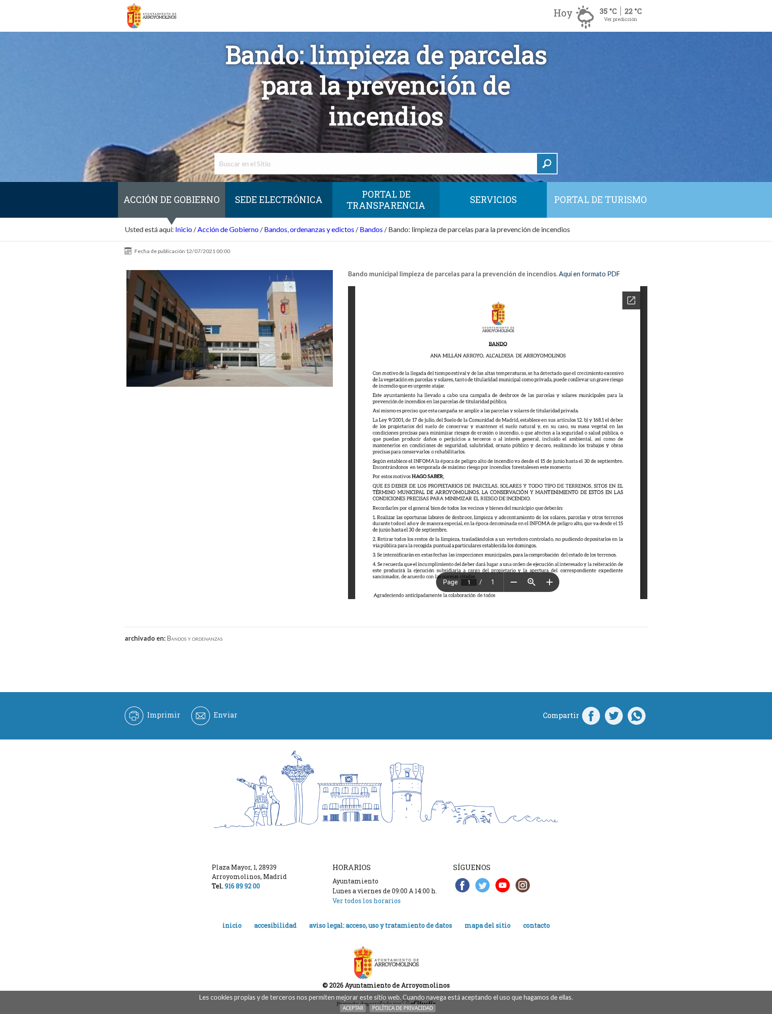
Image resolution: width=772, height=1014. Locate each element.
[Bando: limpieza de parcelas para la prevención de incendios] (230, 329)
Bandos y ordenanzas (194, 638)
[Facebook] (591, 715)
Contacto (536, 925)
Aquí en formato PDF (589, 274)
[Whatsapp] (637, 715)
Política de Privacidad (402, 1008)
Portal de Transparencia (386, 199)
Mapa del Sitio (488, 925)
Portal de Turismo (600, 199)
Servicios (493, 199)
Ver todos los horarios (366, 900)
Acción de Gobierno (171, 199)
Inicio (183, 229)
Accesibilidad (275, 925)
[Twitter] (614, 715)
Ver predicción (620, 19)
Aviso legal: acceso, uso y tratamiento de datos (380, 925)
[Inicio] (151, 16)
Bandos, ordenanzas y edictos (309, 229)
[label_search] (547, 163)
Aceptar (353, 1008)
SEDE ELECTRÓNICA (279, 199)
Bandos (371, 229)
